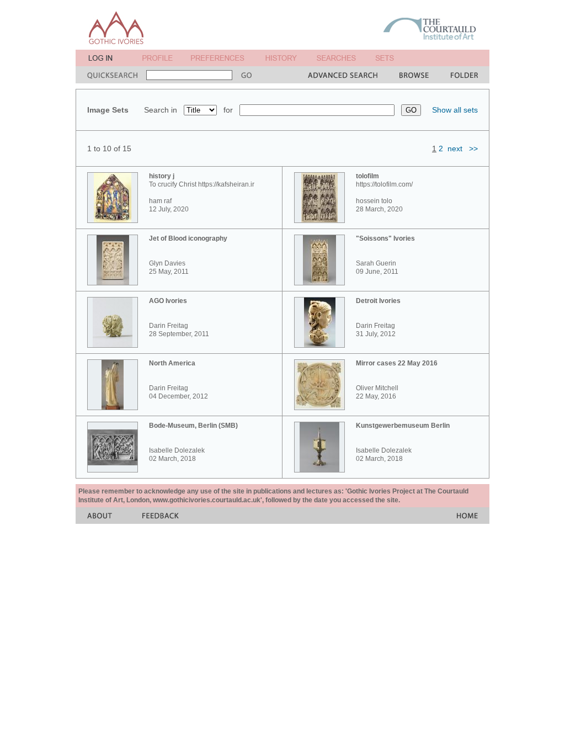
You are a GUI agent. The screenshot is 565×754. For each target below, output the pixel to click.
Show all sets (455, 109)
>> (473, 148)
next (454, 148)
